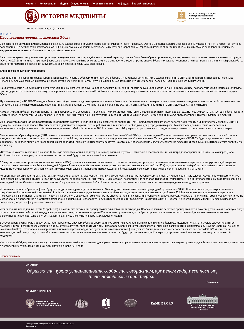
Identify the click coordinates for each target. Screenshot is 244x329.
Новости (31, 3)
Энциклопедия (80, 3)
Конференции (47, 3)
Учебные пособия (103, 3)
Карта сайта (31, 326)
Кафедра (123, 3)
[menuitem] (31, 3)
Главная (29, 28)
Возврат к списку (10, 256)
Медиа (63, 3)
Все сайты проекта (143, 3)
